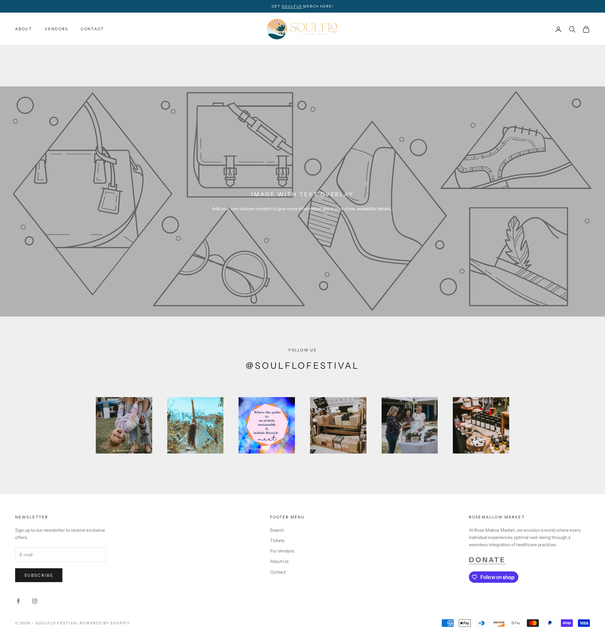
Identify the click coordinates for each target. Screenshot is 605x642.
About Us (279, 561)
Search (277, 530)
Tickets (277, 540)
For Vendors (282, 551)
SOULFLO (292, 6)
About (23, 29)
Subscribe (38, 575)
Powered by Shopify (105, 623)
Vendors (56, 29)
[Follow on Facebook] (18, 601)
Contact (92, 29)
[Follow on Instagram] (35, 601)
